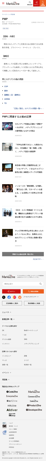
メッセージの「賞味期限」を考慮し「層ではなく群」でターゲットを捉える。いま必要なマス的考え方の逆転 (28, 191)
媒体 (6, 90)
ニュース (5, 312)
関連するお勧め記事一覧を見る (23, 254)
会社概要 (11, 438)
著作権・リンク (13, 426)
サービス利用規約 (14, 441)
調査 (25, 356)
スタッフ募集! (13, 429)
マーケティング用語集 (8, 14)
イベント (5, 372)
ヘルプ (11, 423)
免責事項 (11, 435)
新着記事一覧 (7, 319)
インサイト (6, 343)
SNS (25, 339)
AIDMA (7, 99)
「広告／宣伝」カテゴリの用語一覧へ (27, 108)
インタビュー (6, 356)
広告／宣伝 (5, 28)
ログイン (12, 291)
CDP (6, 86)
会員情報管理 (13, 432)
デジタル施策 (6, 339)
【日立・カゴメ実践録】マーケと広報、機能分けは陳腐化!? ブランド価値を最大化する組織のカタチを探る (29, 213)
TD (5, 103)
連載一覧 (5, 364)
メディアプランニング (31, 343)
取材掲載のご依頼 (34, 303)
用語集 (4, 379)
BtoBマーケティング (31, 330)
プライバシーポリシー (15, 444)
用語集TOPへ (37, 259)
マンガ (4, 360)
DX (3, 330)
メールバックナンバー (30, 297)
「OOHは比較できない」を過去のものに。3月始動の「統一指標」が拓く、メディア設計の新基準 (29, 148)
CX (25, 335)
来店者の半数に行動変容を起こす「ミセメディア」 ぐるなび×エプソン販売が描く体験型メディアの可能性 (29, 168)
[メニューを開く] (3, 3)
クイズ (26, 360)
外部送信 (11, 447)
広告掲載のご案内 (12, 303)
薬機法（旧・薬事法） (12, 95)
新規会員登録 (34, 291)
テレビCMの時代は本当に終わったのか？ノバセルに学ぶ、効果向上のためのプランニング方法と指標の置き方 (29, 235)
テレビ (4, 335)
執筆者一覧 (28, 364)
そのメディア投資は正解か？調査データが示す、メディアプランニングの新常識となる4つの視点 (28, 127)
